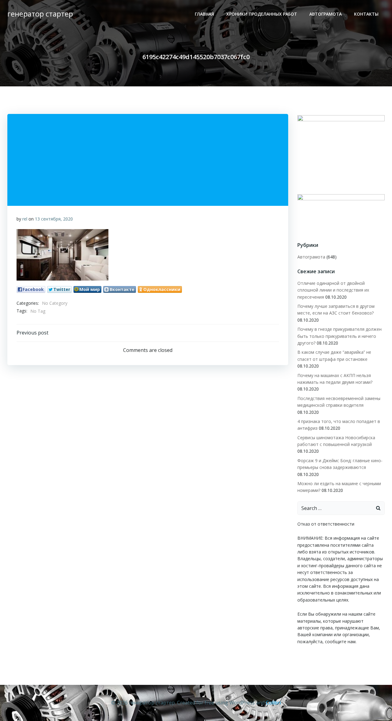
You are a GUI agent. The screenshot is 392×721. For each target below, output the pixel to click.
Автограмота (325, 14)
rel (24, 219)
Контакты (366, 14)
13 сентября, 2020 (54, 219)
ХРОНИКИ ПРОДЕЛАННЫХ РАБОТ (261, 14)
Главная (204, 14)
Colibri (273, 702)
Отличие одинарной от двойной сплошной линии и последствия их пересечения (333, 290)
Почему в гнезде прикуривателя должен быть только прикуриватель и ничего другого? (339, 336)
